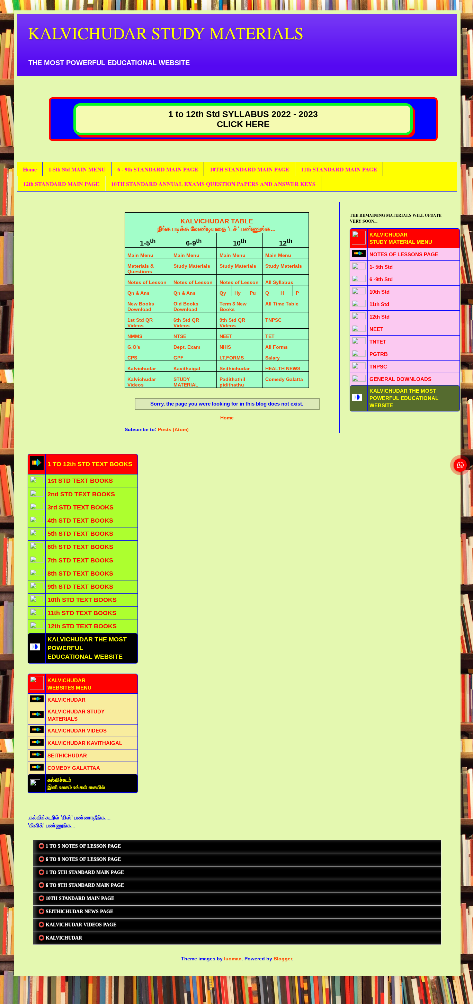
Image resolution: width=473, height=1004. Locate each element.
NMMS (134, 336)
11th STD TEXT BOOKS (81, 613)
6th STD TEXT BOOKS (80, 546)
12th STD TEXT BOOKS (82, 626)
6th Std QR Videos (186, 322)
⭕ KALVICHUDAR (60, 938)
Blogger (283, 958)
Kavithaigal (186, 368)
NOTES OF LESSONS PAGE (403, 254)
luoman (233, 958)
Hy (237, 293)
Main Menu (140, 255)
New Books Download (140, 306)
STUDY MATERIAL (185, 382)
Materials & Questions (140, 268)
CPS (132, 358)
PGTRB (378, 354)
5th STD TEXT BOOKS (80, 533)
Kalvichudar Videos (141, 382)
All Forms (276, 347)
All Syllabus (279, 282)
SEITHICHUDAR (67, 755)
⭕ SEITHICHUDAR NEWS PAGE (75, 911)
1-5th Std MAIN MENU (77, 169)
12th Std (379, 317)
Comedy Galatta (284, 379)
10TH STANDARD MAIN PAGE (249, 169)
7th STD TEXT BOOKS (80, 560)
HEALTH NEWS (282, 368)
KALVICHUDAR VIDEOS (77, 731)
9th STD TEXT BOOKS (80, 586)
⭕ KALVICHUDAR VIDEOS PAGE (77, 924)
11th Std (379, 304)
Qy (223, 293)
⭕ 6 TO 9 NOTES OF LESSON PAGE (79, 859)
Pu (253, 293)
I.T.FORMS (232, 358)
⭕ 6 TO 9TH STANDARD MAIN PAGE (81, 885)
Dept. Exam (186, 347)
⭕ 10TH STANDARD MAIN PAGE (76, 898)
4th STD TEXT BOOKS (80, 520)
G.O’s (133, 347)
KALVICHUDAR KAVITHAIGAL (84, 743)
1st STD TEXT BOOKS (80, 480)
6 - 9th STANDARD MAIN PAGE (157, 169)
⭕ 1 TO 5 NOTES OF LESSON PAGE (79, 846)
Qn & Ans (138, 293)
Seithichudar (235, 368)
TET (270, 336)
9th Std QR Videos (232, 322)
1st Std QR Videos (140, 322)
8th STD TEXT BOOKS (80, 573)
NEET (226, 336)
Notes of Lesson (147, 282)
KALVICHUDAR (66, 700)
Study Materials (191, 266)
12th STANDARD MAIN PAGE (61, 184)
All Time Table (281, 303)
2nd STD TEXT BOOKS (81, 494)
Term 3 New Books (233, 306)
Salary (272, 358)
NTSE (179, 336)
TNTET (377, 342)
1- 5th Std (381, 267)
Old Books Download (185, 306)
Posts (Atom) (173, 429)
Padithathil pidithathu (232, 382)
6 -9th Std (381, 279)
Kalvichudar (141, 368)
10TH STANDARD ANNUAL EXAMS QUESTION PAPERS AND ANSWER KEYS (213, 184)
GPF (178, 358)
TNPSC (273, 320)
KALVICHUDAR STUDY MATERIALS (166, 32)
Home (30, 169)
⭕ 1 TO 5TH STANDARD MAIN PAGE (81, 872)
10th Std (379, 292)
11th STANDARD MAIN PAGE (339, 169)
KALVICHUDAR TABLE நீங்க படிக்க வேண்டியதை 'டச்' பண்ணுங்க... (217, 224)
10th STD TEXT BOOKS (82, 599)
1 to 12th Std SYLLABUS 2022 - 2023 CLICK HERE (243, 119)
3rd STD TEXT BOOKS (80, 507)
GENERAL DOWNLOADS (400, 379)
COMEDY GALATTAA (73, 768)
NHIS (225, 347)
